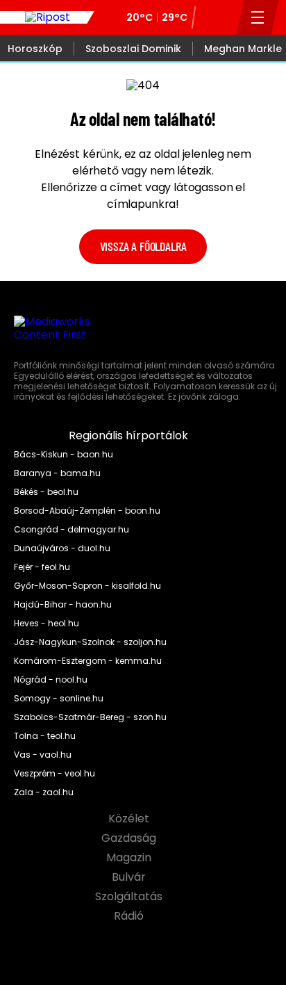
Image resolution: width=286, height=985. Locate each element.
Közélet (130, 819)
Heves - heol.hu (46, 623)
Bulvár (130, 877)
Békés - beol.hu (46, 492)
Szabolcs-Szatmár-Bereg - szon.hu (90, 717)
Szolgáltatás (130, 896)
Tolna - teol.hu (45, 736)
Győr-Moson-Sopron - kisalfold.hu (87, 586)
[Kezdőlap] (47, 17)
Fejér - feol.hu (42, 567)
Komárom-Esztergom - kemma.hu (88, 661)
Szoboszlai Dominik (133, 49)
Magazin (130, 858)
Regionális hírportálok (130, 436)
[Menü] (258, 17)
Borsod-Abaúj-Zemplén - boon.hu (87, 510)
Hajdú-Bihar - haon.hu (63, 604)
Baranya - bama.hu (57, 473)
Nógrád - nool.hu (50, 679)
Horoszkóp (35, 49)
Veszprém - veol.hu (54, 773)
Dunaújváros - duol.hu (62, 548)
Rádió (130, 916)
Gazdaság (130, 838)
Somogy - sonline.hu (58, 698)
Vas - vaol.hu (43, 754)
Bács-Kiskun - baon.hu (63, 454)
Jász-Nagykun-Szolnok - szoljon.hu (90, 642)
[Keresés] (222, 17)
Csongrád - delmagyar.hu (71, 529)
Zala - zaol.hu (44, 792)
